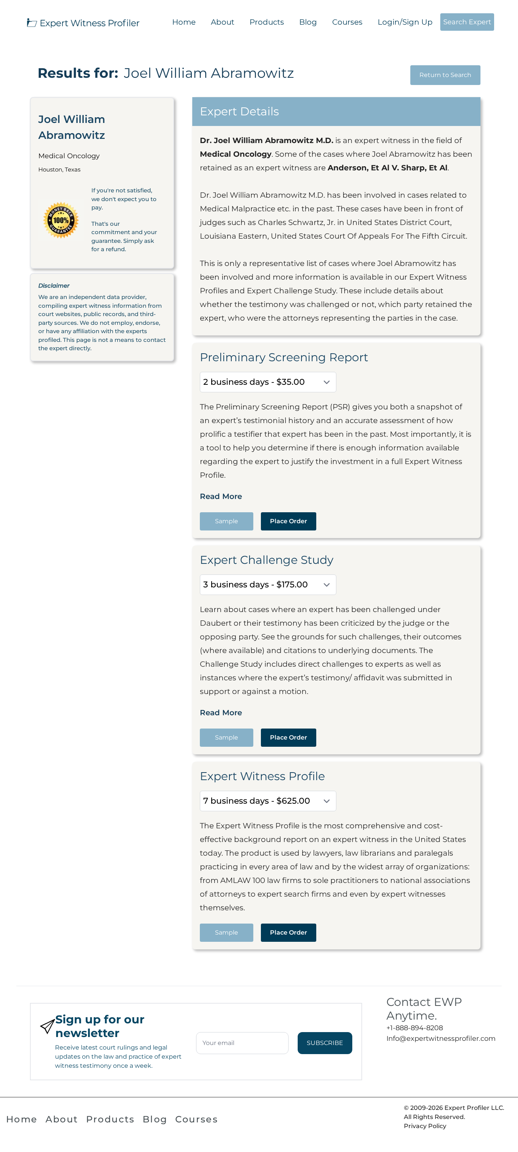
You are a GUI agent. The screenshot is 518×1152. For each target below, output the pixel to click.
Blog (308, 22)
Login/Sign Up (405, 22)
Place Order (288, 521)
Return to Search (445, 75)
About (222, 22)
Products (267, 22)
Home (184, 22)
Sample (226, 521)
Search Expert (467, 22)
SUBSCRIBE (325, 1043)
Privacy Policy (425, 1126)
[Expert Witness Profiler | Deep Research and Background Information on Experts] (82, 22)
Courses (347, 22)
